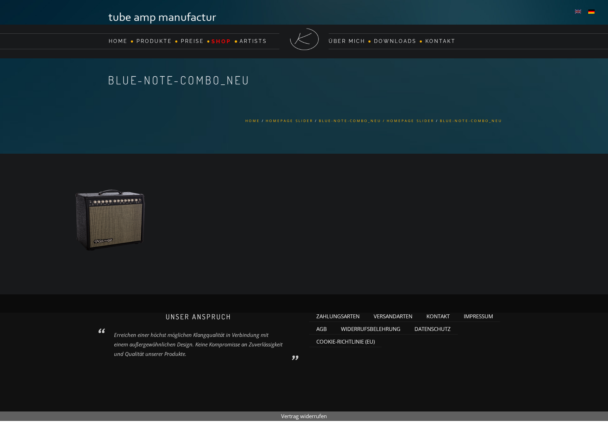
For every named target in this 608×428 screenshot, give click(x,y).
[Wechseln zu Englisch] (578, 11)
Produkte (154, 41)
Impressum (478, 316)
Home (118, 41)
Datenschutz (432, 328)
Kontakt (440, 41)
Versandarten (393, 316)
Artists (253, 41)
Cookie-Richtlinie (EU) (345, 341)
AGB (321, 328)
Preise (192, 41)
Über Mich (347, 41)
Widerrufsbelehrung (370, 328)
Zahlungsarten (338, 316)
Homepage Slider (289, 120)
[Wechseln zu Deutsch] (591, 11)
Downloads (395, 41)
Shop (221, 41)
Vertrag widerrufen (304, 416)
